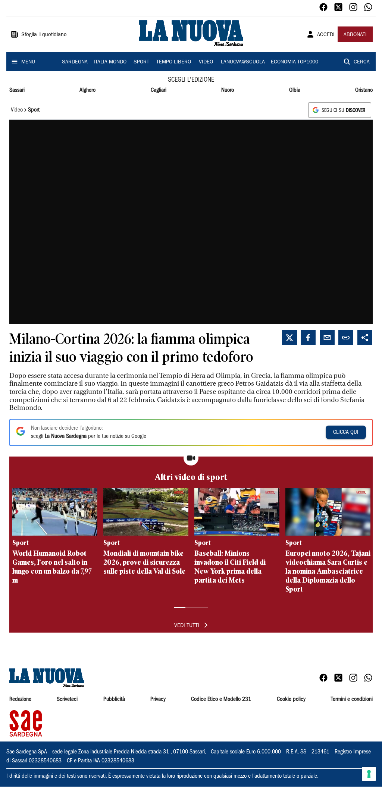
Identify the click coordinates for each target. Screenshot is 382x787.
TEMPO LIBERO (173, 62)
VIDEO (206, 62)
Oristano (364, 90)
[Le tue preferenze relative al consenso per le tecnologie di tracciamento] (369, 774)
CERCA (362, 62)
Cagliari (158, 90)
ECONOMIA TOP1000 (294, 62)
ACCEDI (326, 35)
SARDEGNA (75, 62)
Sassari (17, 90)
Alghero (87, 90)
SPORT (141, 62)
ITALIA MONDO (110, 62)
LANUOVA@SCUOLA (243, 62)
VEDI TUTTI (186, 625)
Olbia (294, 90)
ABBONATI (355, 35)
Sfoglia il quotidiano (44, 35)
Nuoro (227, 90)
